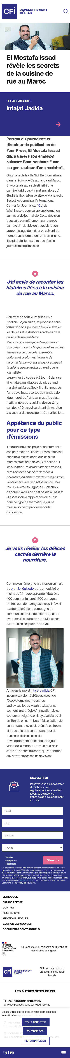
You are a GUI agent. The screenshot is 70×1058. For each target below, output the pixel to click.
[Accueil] (25, 11)
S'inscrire (53, 860)
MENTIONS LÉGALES (15, 918)
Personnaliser (35, 1040)
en (5, 1052)
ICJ (40, 205)
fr (12, 1052)
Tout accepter (35, 1022)
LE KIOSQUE (10, 897)
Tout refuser (35, 1031)
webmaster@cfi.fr (27, 880)
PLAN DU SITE (11, 913)
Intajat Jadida (24, 108)
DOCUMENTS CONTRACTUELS (21, 929)
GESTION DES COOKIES (17, 924)
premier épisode (22, 588)
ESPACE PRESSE (13, 902)
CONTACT (9, 907)
